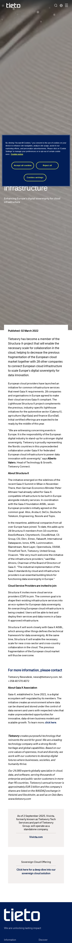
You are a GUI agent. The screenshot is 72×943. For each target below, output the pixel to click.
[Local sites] (61, 5)
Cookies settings (35, 177)
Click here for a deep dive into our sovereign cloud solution (36, 871)
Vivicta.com (36, 837)
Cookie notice (17, 154)
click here (50, 722)
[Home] (13, 5)
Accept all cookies (23, 165)
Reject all (47, 165)
